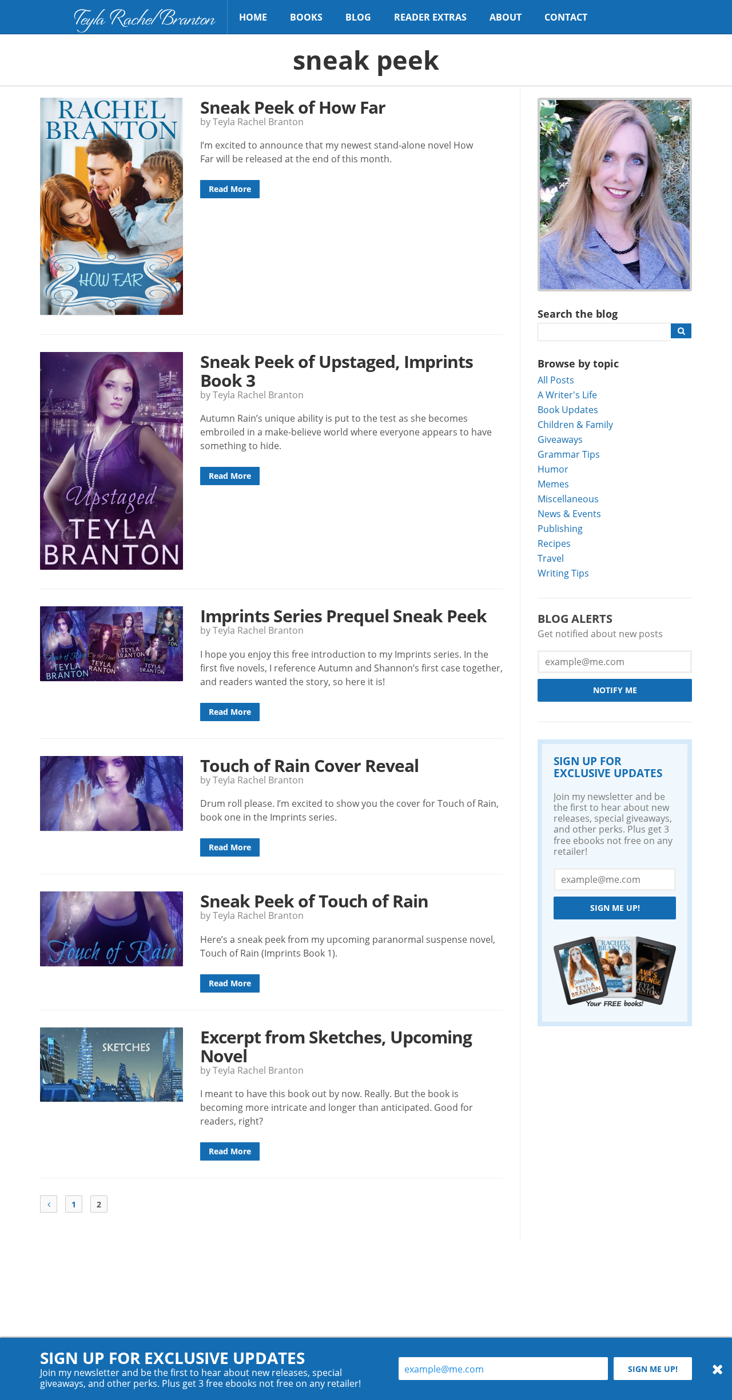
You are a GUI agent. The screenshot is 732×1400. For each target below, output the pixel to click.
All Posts (556, 380)
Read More (230, 188)
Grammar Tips (569, 454)
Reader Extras (430, 17)
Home (253, 17)
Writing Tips (563, 573)
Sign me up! (615, 907)
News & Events (569, 513)
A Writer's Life (567, 395)
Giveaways (560, 439)
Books (306, 17)
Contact (565, 17)
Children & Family (575, 424)
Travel (551, 558)
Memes (553, 484)
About (506, 17)
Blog (358, 17)
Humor (553, 469)
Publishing (560, 528)
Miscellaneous (568, 499)
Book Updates (568, 409)
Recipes (554, 543)
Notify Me (615, 690)
